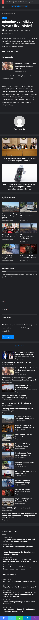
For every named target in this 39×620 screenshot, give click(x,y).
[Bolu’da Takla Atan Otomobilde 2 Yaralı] (28, 249)
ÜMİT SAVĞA (9, 30)
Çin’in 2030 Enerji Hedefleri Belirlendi (16, 508)
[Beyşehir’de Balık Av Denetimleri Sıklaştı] (8, 483)
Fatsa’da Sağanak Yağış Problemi (9, 257)
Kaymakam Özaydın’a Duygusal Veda (23, 500)
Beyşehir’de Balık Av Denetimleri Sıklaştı (22, 481)
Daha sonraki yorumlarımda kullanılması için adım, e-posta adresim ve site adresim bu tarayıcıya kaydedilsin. (19, 328)
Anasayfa (6, 13)
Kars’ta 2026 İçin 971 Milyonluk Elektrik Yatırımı (24, 427)
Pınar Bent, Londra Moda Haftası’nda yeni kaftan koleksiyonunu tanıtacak (24, 354)
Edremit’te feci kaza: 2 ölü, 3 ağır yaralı (16, 76)
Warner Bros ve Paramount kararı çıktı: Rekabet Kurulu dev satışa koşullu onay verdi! (19, 379)
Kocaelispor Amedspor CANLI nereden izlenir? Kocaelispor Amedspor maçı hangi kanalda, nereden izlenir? (19, 515)
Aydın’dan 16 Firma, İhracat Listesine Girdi (25, 472)
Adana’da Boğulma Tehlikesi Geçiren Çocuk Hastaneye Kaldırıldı (25, 66)
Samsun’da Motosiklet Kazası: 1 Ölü (27, 216)
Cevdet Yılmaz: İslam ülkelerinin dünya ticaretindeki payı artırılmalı (26, 387)
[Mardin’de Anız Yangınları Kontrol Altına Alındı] (28, 228)
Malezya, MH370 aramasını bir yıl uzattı (17, 362)
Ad (3, 301)
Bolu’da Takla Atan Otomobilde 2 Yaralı (28, 257)
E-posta (5, 309)
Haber (13, 13)
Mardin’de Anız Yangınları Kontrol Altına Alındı (27, 237)
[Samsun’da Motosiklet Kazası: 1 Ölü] (28, 207)
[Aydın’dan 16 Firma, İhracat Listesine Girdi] (8, 474)
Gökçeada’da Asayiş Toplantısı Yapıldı (10, 236)
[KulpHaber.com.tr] (19, 6)
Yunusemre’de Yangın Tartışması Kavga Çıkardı (10, 216)
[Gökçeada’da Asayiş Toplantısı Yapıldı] (10, 228)
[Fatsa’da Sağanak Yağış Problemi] (10, 249)
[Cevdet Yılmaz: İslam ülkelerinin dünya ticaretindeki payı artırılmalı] (8, 388)
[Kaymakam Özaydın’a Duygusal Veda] (8, 501)
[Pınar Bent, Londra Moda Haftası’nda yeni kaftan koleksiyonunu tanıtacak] (8, 355)
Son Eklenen (19, 346)
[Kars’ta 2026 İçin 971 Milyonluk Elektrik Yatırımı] (8, 428)
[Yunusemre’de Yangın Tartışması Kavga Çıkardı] (10, 207)
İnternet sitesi (6, 317)
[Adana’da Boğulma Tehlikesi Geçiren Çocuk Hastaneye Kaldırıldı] (7, 66)
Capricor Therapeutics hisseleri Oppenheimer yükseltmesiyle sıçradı (16, 396)
